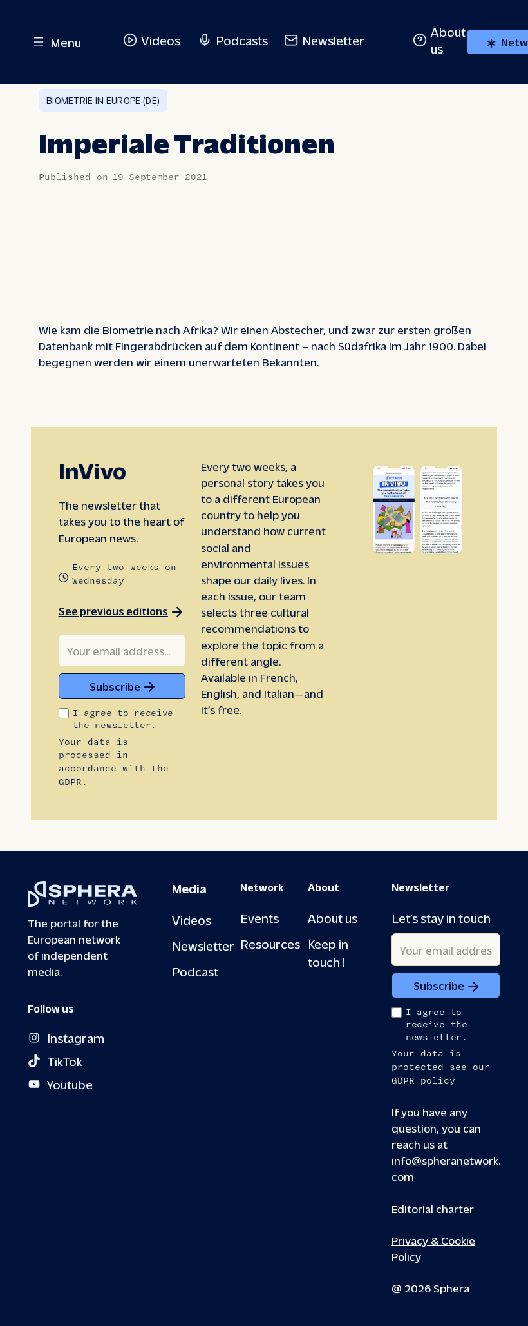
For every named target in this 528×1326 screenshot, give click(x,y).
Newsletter (333, 40)
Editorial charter (432, 1208)
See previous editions (113, 610)
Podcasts (242, 40)
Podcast (195, 971)
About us (332, 917)
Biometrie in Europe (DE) (103, 100)
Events (259, 917)
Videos (160, 40)
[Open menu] (38, 42)
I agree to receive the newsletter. (123, 719)
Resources (270, 943)
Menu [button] (65, 42)
